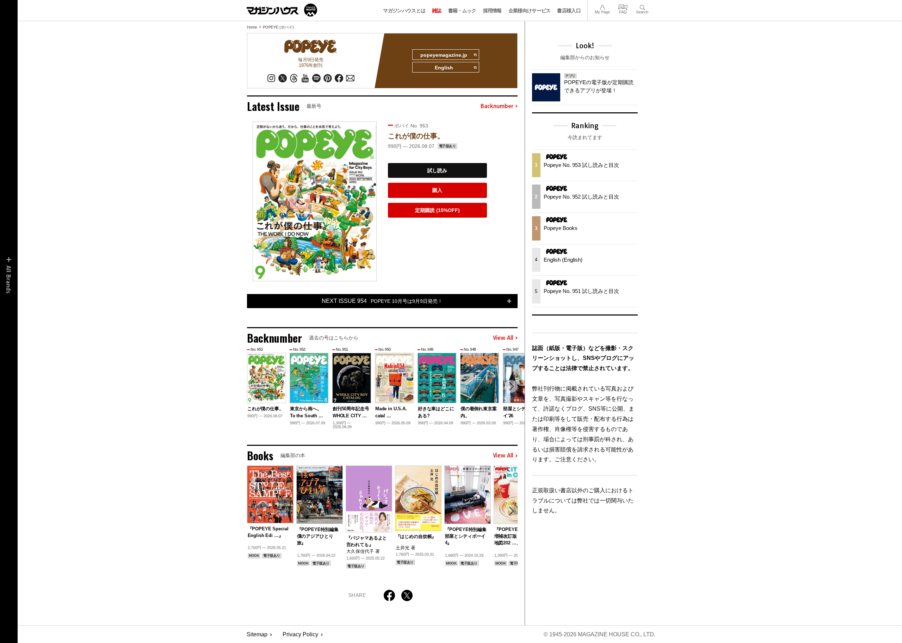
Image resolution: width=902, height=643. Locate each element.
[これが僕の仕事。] (315, 201)
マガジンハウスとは (404, 10)
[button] (511, 386)
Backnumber (496, 106)
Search (642, 6)
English (444, 67)
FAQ (623, 6)
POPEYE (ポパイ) (278, 27)
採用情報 (492, 10)
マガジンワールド (282, 10)
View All (503, 338)
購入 (437, 190)
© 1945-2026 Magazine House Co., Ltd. (599, 634)
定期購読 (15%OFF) (437, 210)
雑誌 (436, 10)
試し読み (437, 170)
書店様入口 (569, 10)
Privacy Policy (300, 634)
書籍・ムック (462, 10)
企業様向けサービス (529, 10)
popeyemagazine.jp (443, 55)
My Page (602, 6)
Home (252, 27)
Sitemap (257, 634)
